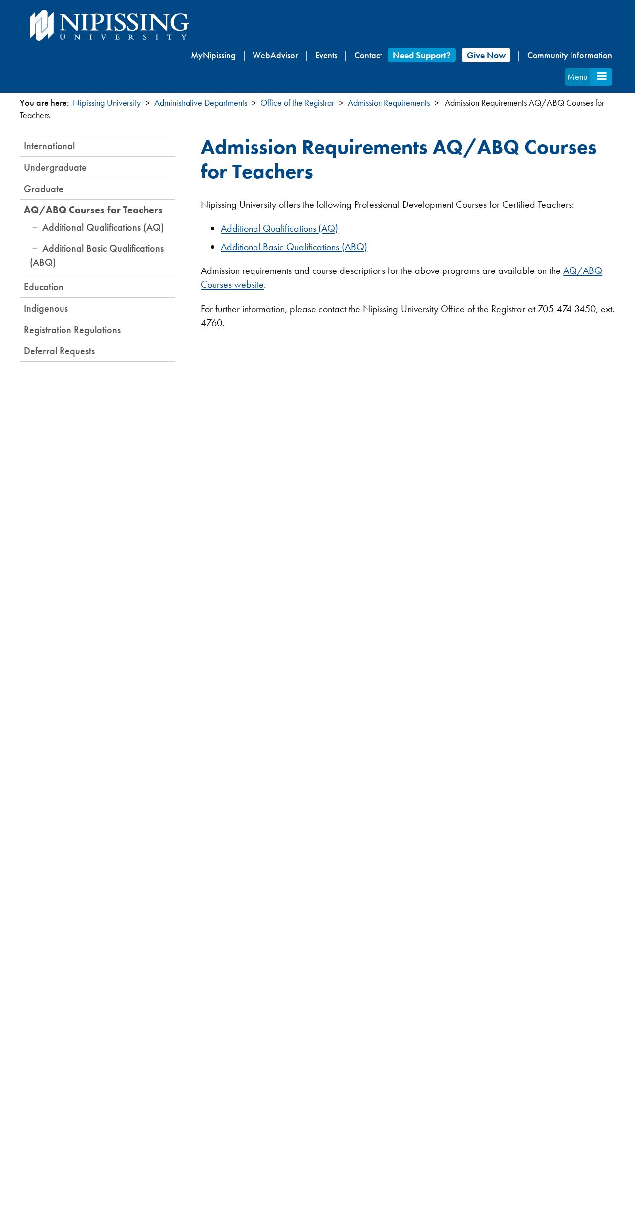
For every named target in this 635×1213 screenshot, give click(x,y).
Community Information (569, 55)
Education (44, 286)
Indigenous (46, 308)
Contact (368, 55)
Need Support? (422, 55)
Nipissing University (107, 102)
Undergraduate (55, 167)
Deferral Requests (59, 350)
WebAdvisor (275, 55)
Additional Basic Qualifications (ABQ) (294, 246)
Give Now (486, 55)
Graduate (44, 188)
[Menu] (601, 77)
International (49, 145)
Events (326, 55)
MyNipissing (213, 55)
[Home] (109, 25)
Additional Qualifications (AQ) (103, 227)
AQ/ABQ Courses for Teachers (93, 209)
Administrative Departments (200, 102)
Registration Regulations (72, 329)
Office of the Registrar (297, 102)
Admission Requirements (389, 102)
